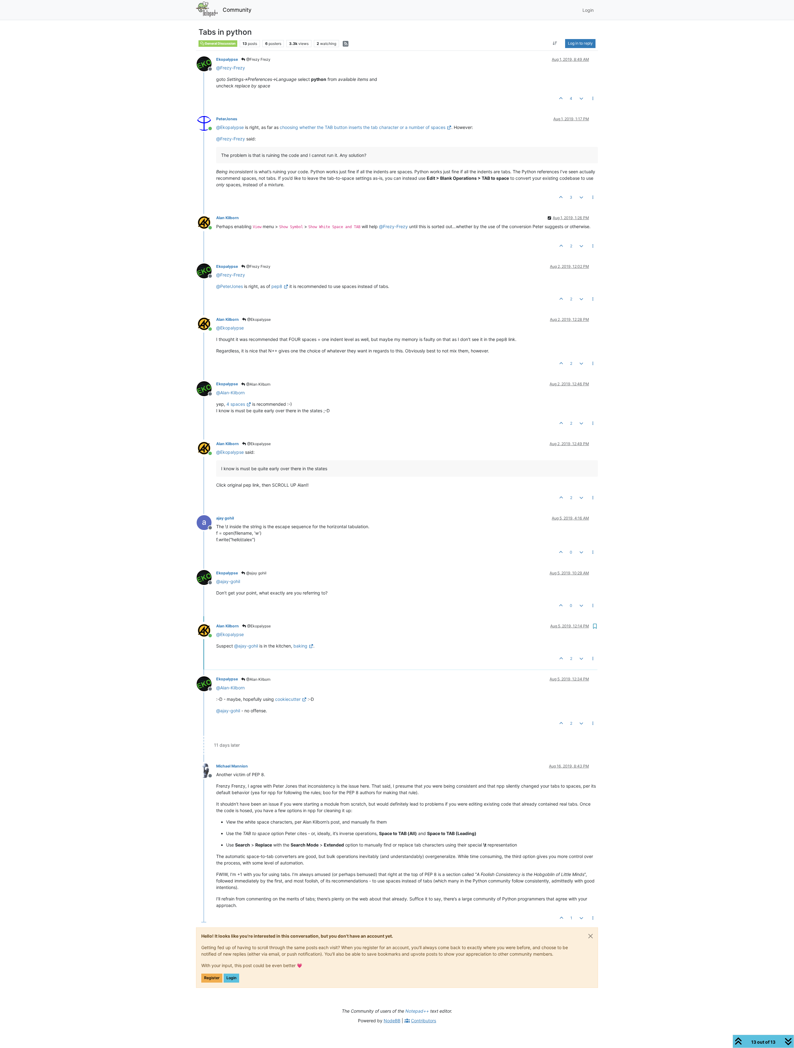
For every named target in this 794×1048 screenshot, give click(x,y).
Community (237, 10)
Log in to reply (580, 43)
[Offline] (206, 63)
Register (212, 977)
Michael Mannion (232, 766)
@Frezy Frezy (257, 59)
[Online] (206, 123)
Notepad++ (417, 1011)
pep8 (276, 286)
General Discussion (220, 44)
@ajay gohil (255, 573)
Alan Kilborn (227, 217)
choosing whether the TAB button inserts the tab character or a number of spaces (362, 127)
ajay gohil (225, 518)
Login (231, 977)
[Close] (590, 936)
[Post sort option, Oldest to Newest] (555, 43)
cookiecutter (288, 699)
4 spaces (235, 404)
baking (300, 645)
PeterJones (226, 119)
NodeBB (392, 1020)
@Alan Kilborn (257, 384)
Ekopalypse (227, 59)
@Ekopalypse (258, 319)
